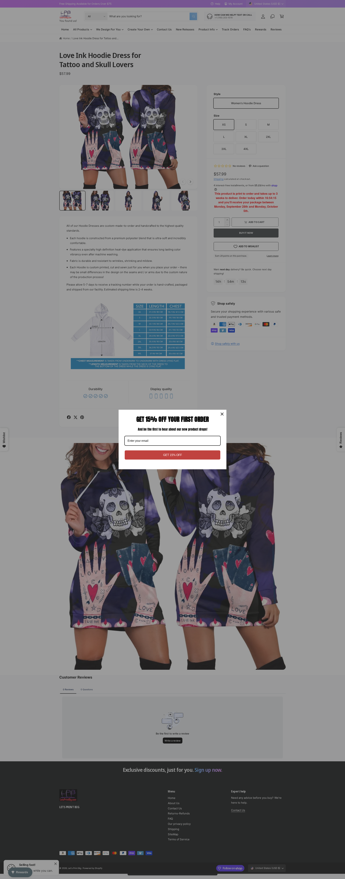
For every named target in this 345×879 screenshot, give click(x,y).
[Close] (222, 414)
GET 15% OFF (172, 455)
